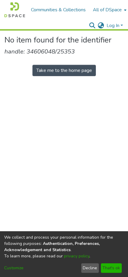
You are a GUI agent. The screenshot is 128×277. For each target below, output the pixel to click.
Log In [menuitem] (113, 25)
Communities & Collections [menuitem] (58, 10)
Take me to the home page (64, 70)
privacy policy (76, 256)
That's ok (111, 268)
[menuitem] (109, 10)
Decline (90, 268)
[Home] (14, 9)
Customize (14, 268)
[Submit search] (92, 25)
